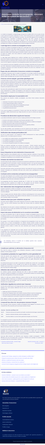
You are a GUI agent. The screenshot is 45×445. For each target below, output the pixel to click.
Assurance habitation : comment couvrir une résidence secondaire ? (16, 375)
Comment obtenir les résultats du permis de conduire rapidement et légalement (19, 377)
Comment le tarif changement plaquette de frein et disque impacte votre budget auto (20, 364)
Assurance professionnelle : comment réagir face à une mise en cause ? (11, 342)
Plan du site (22, 444)
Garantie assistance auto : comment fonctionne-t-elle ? (35, 342)
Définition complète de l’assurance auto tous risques (13, 360)
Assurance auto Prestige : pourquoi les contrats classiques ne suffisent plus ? (18, 356)
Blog (2, 24)
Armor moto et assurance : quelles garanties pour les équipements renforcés (18, 379)
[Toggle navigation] (43, 5)
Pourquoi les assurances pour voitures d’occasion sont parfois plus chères (17, 358)
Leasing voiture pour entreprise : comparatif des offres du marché (15, 380)
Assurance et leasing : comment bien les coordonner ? (13, 362)
